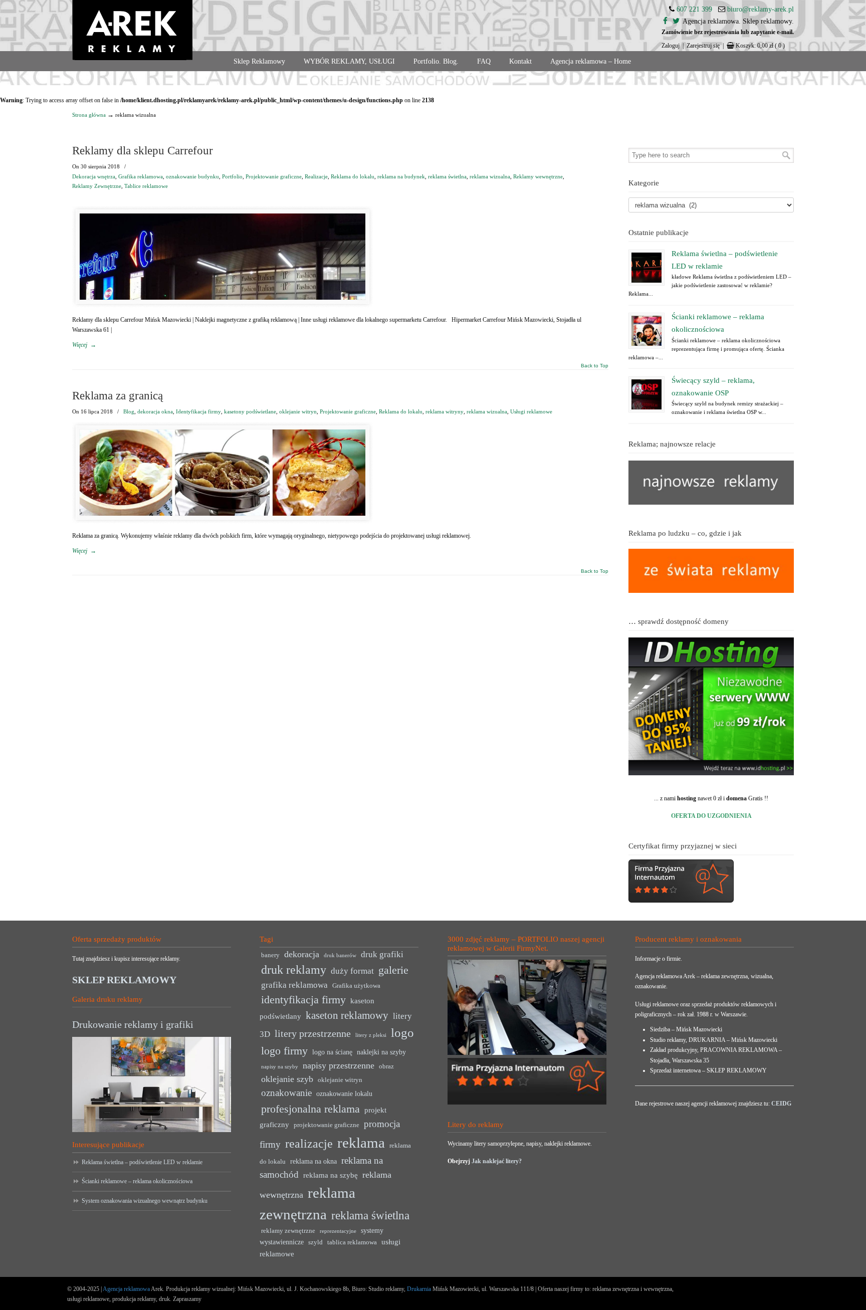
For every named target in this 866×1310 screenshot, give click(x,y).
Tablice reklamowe (146, 186)
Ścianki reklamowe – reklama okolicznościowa (137, 1181)
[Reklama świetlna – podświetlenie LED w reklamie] (646, 268)
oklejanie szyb (287, 1079)
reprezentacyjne (338, 1231)
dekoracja (301, 954)
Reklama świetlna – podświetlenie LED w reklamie (142, 1162)
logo (402, 1032)
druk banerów (340, 955)
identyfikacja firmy (303, 1000)
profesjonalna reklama (310, 1109)
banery (270, 955)
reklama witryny (444, 411)
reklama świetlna (447, 176)
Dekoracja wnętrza (93, 176)
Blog (128, 411)
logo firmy (284, 1050)
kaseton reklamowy (347, 1015)
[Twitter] (676, 21)
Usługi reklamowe (531, 411)
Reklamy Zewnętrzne (96, 186)
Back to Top (594, 365)
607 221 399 (694, 9)
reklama (361, 1143)
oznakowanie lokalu (344, 1094)
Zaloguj (671, 46)
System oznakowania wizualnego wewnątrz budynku (144, 1200)
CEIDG (781, 1103)
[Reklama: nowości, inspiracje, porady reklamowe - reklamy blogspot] (711, 590)
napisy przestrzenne (338, 1065)
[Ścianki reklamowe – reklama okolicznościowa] (646, 331)
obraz (386, 1066)
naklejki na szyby (381, 1052)
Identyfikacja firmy (198, 411)
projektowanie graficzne (326, 1125)
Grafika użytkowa (356, 985)
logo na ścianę (332, 1052)
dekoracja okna (155, 411)
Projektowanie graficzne (274, 176)
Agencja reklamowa (126, 1288)
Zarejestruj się (703, 46)
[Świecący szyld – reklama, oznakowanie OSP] (646, 394)
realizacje (309, 1143)
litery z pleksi (370, 1035)
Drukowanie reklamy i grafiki (132, 1024)
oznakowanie (286, 1092)
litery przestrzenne (313, 1033)
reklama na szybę (330, 1175)
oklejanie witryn (298, 411)
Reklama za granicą (117, 395)
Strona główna (89, 115)
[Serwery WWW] (711, 706)
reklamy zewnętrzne (288, 1230)
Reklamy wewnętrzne (538, 176)
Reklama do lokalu (352, 176)
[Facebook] (665, 21)
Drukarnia (418, 1288)
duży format (352, 971)
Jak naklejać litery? (497, 1161)
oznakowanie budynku (192, 176)
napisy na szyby (279, 1066)
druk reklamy (293, 969)
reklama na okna (313, 1161)
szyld (315, 1242)
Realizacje (316, 176)
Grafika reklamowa (140, 176)
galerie (393, 970)
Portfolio (232, 176)
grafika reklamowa (294, 985)
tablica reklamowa (352, 1242)
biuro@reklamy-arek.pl (760, 9)
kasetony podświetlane (250, 411)
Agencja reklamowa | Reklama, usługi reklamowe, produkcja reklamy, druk (132, 30)
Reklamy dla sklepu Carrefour (142, 150)
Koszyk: (760, 46)
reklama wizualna (490, 176)
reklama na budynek (401, 176)
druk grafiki (382, 954)
